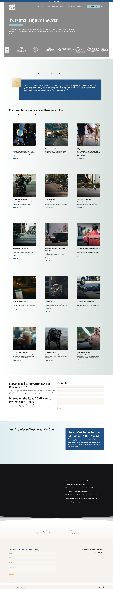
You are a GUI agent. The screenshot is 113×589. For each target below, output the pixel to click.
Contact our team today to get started (70, 533)
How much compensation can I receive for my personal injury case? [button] (82, 498)
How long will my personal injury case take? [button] (76, 502)
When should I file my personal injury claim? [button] (76, 491)
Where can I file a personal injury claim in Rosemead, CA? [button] (79, 487)
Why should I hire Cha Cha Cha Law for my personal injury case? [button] (81, 495)
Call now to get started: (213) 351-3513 (56, 1)
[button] (22, 39)
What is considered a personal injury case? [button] (76, 484)
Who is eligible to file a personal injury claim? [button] (77, 480)
